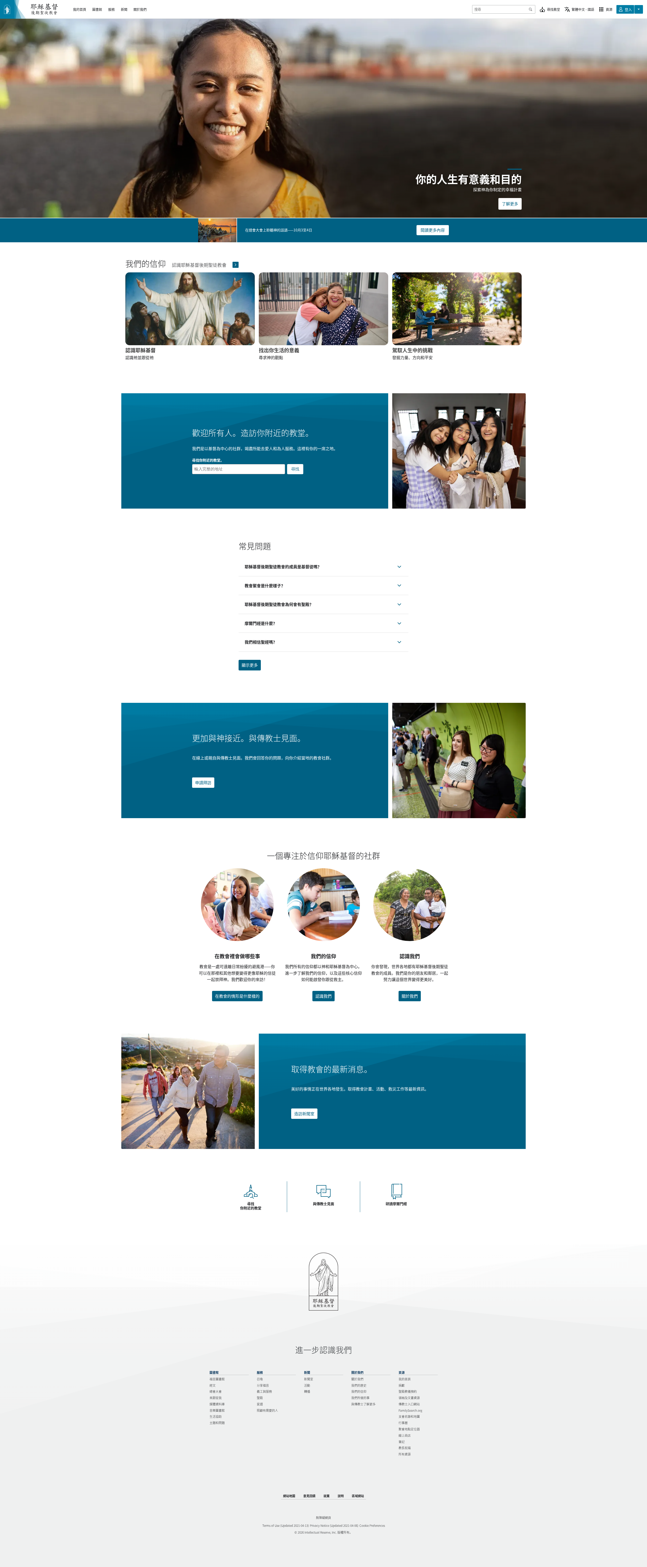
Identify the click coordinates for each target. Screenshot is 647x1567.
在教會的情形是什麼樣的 (237, 996)
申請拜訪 (203, 782)
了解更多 (510, 204)
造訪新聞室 (304, 1114)
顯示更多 (250, 665)
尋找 (295, 469)
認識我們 (323, 996)
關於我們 (410, 996)
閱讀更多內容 (433, 230)
